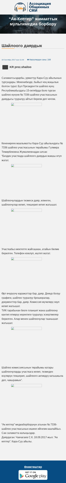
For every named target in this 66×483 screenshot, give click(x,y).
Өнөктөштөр (33, 466)
